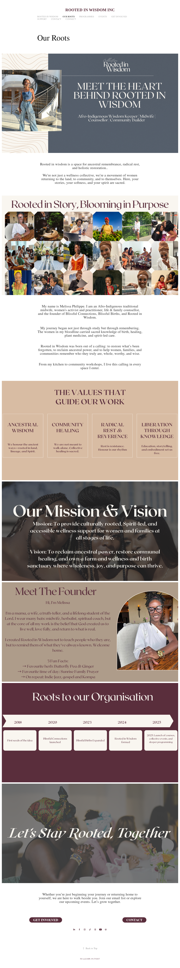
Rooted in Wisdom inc (90, 10)
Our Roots (69, 16)
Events (103, 16)
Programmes (86, 16)
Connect (71, 19)
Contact (56, 19)
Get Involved (119, 16)
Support (42, 19)
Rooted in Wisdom (47, 16)
